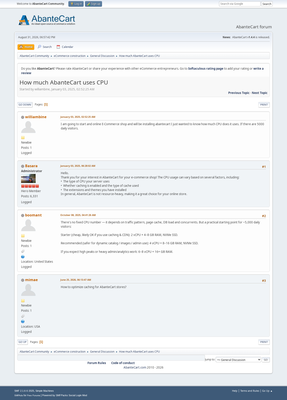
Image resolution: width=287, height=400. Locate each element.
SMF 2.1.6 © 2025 (24, 390)
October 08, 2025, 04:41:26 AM (78, 215)
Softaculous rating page (205, 69)
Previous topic (239, 93)
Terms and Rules (249, 390)
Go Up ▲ (267, 390)
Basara (31, 165)
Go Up (22, 342)
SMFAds (18, 395)
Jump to (209, 359)
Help (234, 390)
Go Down (25, 104)
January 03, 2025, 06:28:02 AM (77, 165)
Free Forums (33, 395)
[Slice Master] (23, 256)
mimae (31, 279)
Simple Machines (44, 390)
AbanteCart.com (135, 367)
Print (264, 104)
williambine (35, 116)
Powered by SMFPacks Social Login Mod (64, 395)
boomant (33, 215)
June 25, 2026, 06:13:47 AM (75, 279)
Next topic (259, 93)
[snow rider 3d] (23, 321)
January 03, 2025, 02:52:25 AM (77, 116)
